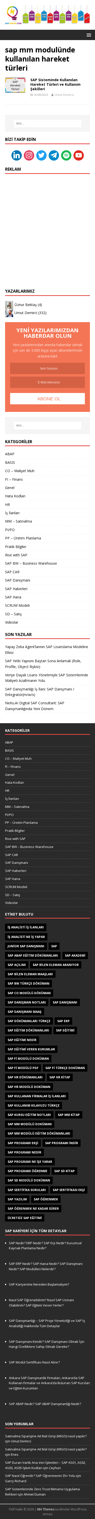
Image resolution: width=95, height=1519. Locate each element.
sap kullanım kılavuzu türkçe (34, 1105)
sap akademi (75, 955)
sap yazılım (17, 1199)
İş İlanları (12, 512)
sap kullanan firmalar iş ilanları (37, 1096)
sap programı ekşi (23, 1143)
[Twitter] (41, 155)
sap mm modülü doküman (30, 1124)
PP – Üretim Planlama (23, 538)
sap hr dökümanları (25, 1077)
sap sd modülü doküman (29, 1180)
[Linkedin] (16, 155)
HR (7, 504)
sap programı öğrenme (27, 1171)
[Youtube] (78, 155)
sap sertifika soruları (27, 1190)
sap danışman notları (27, 1002)
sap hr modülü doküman (29, 1087)
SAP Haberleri (16, 588)
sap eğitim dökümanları (28, 1030)
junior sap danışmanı (26, 946)
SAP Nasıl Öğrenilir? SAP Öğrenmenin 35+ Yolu (40, 1475)
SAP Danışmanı (17, 580)
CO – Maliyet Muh (19, 470)
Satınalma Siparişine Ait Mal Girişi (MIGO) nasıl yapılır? (46, 1436)
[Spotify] (66, 155)
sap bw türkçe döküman (28, 983)
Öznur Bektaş (25, 304)
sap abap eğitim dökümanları (33, 955)
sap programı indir (61, 1143)
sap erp (63, 1021)
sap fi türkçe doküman (65, 1068)
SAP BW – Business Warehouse (31, 563)
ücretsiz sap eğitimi (25, 1218)
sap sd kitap (64, 1171)
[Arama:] (47, 123)
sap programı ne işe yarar (30, 1162)
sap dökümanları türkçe (29, 1021)
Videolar (11, 622)
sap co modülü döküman (29, 993)
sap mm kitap (69, 1115)
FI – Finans (14, 479)
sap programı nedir (24, 1152)
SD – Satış (13, 614)
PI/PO (10, 529)
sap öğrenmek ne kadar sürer (33, 1208)
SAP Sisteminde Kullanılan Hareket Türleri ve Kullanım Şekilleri (55, 84)
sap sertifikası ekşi (69, 1190)
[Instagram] (29, 155)
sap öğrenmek (46, 1199)
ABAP (9, 453)
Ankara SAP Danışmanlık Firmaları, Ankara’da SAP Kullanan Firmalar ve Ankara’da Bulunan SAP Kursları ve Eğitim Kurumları (49, 1383)
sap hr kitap (59, 1077)
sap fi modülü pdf (23, 1068)
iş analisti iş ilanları (26, 927)
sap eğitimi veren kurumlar (31, 1049)
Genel (9, 487)
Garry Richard (15, 1481)
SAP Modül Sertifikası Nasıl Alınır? (34, 1362)
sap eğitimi (65, 1030)
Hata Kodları (15, 496)
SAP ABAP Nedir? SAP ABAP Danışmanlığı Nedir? (45, 1404)
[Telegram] (54, 155)
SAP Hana (13, 597)
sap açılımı (17, 965)
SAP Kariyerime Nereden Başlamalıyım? (39, 1284)
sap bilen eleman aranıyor (56, 965)
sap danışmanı (65, 1002)
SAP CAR (12, 571)
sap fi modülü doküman (28, 1058)
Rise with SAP (16, 555)
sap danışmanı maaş (25, 1012)
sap (54, 946)
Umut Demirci (64, 95)
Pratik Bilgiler (15, 546)
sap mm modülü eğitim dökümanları (39, 1133)
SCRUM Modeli (17, 605)
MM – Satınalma (18, 521)
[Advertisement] (47, 226)
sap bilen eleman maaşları (30, 974)
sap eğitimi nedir (22, 1040)
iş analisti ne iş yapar (26, 937)
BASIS (10, 462)
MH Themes (45, 1509)
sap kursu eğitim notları (29, 1115)
